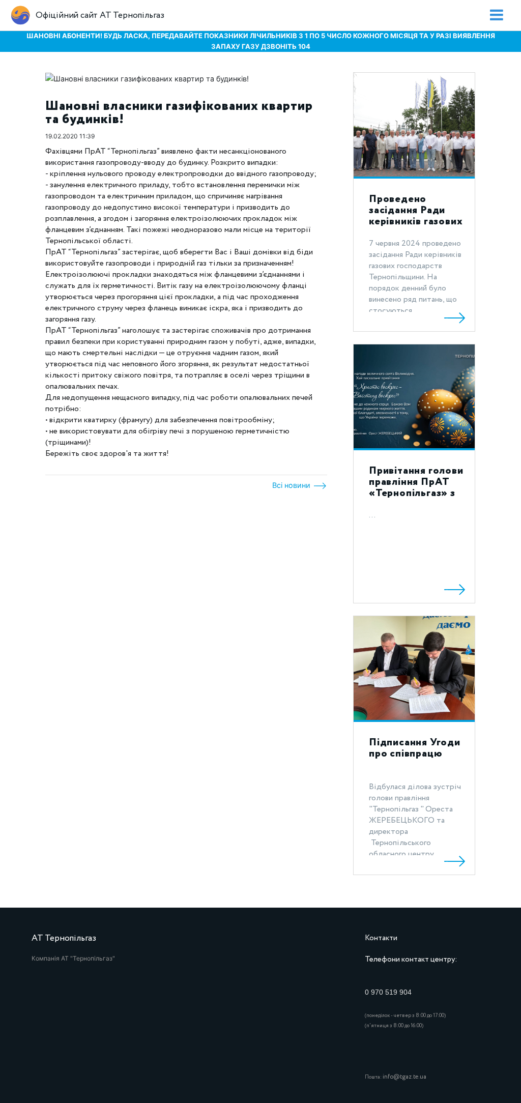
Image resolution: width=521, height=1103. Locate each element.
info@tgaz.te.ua (404, 1076)
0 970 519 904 (388, 992)
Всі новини (292, 485)
